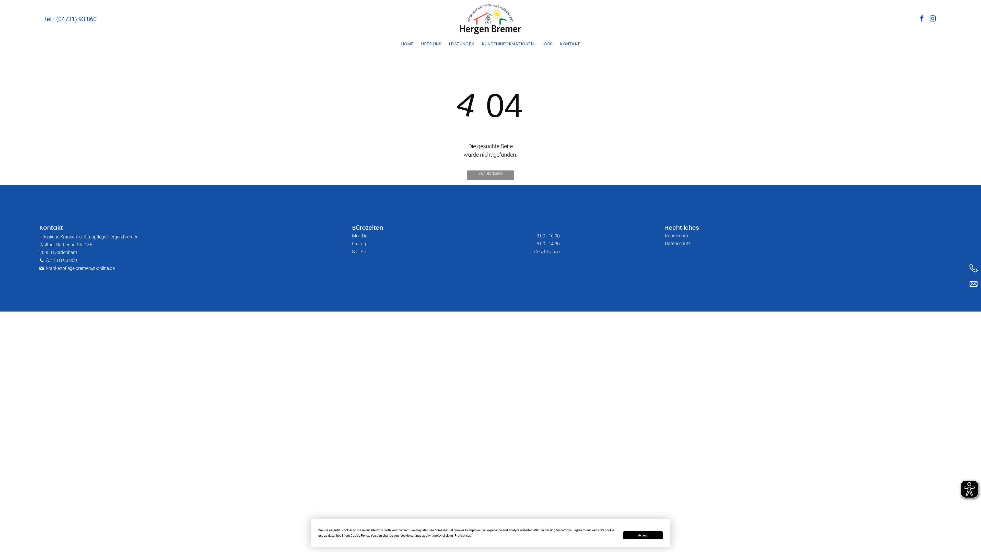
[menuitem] (407, 44)
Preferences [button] (463, 535)
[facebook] (922, 19)
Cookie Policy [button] (360, 535)
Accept (643, 535)
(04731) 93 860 (61, 260)
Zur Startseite (490, 173)
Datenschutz (678, 243)
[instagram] (933, 19)
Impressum (676, 235)
